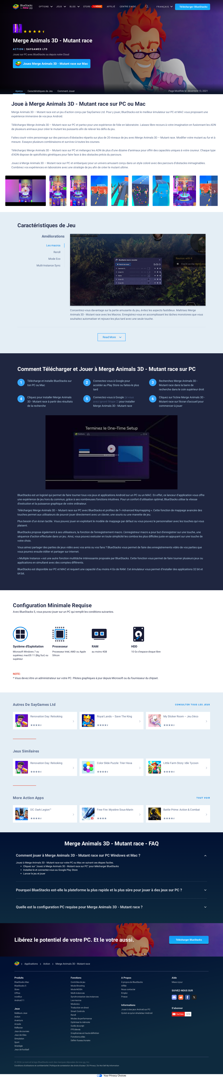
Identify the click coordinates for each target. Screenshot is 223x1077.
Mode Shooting (77, 986)
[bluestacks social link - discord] (174, 997)
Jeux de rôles (20, 1035)
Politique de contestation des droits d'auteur (68, 1066)
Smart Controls (77, 1011)
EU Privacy (91, 1066)
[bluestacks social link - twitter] (194, 997)
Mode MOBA (76, 989)
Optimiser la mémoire (80, 1022)
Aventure (18, 1020)
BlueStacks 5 (20, 986)
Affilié (111, 6)
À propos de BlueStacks (132, 982)
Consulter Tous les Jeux (192, 704)
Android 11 (19, 1000)
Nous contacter (128, 989)
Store (92, 6)
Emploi (124, 993)
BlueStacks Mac (21, 982)
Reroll (73, 1015)
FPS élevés (75, 1029)
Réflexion (18, 1027)
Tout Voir (203, 798)
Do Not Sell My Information (108, 1066)
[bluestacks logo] (22, 7)
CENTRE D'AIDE (128, 6)
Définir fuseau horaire (80, 1040)
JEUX (59, 6)
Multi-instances (78, 993)
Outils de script (77, 1026)
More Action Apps (28, 798)
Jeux (17, 1008)
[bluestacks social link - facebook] (187, 997)
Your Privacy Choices (115, 1075)
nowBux (18, 996)
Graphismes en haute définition (85, 1033)
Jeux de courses (21, 1031)
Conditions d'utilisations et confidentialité (31, 1066)
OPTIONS (44, 6)
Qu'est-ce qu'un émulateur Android (136, 1013)
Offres (17, 993)
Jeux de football (21, 1049)
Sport (16, 1042)
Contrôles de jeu (78, 982)
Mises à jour (177, 982)
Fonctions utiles (78, 1037)
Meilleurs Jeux (20, 1013)
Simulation (19, 1038)
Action (18, 49)
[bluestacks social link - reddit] (180, 997)
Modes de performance (81, 1018)
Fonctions (76, 977)
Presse (124, 996)
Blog (73, 6)
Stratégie (18, 1046)
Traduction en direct (80, 1007)
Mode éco (75, 1004)
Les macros (76, 1000)
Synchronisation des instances (84, 996)
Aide (174, 977)
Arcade (17, 1024)
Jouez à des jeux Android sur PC (135, 1009)
